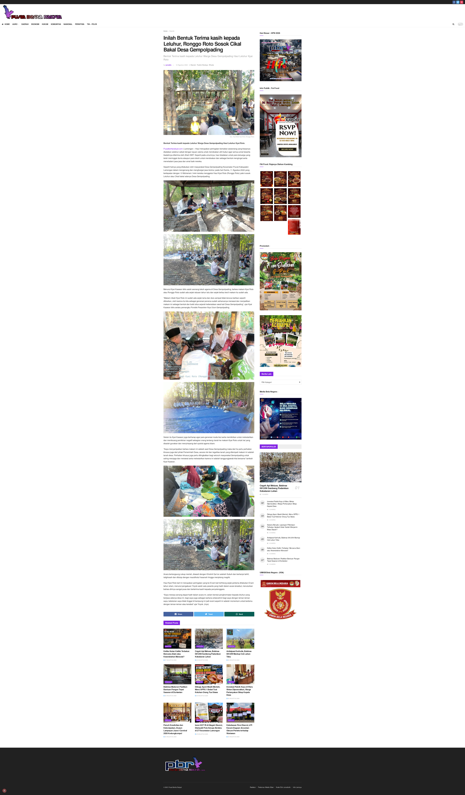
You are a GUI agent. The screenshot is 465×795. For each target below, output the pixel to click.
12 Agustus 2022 (182, 65)
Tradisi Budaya (202, 65)
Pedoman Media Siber (266, 787)
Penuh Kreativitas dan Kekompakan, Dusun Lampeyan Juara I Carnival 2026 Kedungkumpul (175, 729)
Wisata (211, 65)
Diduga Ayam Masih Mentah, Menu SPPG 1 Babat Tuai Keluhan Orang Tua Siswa (207, 689)
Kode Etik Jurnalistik (283, 787)
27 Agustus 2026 (170, 660)
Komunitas (56, 24)
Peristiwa (79, 24)
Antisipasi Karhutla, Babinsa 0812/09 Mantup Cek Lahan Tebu (239, 654)
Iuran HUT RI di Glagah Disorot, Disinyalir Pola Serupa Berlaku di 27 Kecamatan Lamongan (208, 728)
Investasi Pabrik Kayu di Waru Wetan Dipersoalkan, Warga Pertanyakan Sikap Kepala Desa (239, 690)
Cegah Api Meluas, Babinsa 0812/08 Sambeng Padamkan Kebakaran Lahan (208, 654)
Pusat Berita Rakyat (175, 787)
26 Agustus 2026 (202, 660)
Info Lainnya (297, 787)
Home (7, 24)
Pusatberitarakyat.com (173, 148)
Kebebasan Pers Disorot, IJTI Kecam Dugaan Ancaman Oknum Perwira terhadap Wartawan (239, 729)
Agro (14, 24)
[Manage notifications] (4, 791)
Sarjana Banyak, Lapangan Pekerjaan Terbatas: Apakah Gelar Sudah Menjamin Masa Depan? (282, 527)
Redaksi (253, 787)
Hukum (45, 24)
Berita (168, 646)
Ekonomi (35, 24)
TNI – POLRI (92, 24)
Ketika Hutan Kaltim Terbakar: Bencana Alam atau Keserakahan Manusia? (176, 654)
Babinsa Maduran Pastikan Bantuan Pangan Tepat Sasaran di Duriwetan (175, 689)
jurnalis (168, 65)
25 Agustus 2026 (170, 737)
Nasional (68, 24)
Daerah (25, 24)
